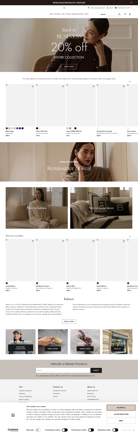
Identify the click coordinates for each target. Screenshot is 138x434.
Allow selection (121, 414)
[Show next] (129, 81)
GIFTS (86, 14)
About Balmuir (92, 391)
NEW (51, 14)
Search (103, 14)
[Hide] (131, 3)
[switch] (65, 430)
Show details (126, 430)
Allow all (121, 407)
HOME (68, 14)
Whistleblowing (93, 399)
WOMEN (57, 14)
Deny (121, 421)
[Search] (119, 14)
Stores (55, 396)
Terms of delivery (25, 396)
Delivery (22, 393)
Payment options (25, 391)
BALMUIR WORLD (77, 14)
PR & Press (91, 396)
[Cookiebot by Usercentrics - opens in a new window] (13, 430)
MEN (63, 14)
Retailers (90, 393)
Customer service (59, 391)
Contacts (56, 393)
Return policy (24, 399)
